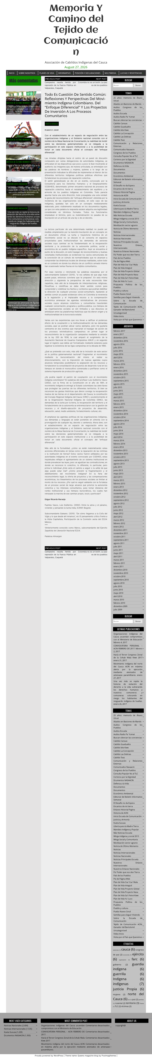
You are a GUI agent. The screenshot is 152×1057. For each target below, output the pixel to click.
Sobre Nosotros (27, 73)
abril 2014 (118, 437)
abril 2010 (118, 596)
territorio (132, 1003)
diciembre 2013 (120, 450)
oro (130, 999)
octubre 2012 (119, 497)
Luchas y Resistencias (131, 73)
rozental (120, 1003)
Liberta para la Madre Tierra (126, 208)
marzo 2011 (119, 560)
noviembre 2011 (121, 533)
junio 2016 (118, 351)
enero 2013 (119, 487)
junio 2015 (118, 390)
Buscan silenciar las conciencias (128, 120)
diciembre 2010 (120, 569)
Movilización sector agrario (126, 225)
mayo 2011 (118, 553)
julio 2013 (118, 467)
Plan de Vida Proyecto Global (126, 271)
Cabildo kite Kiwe (121, 130)
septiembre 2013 (121, 460)
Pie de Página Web (122, 261)
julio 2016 (118, 347)
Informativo (64, 73)
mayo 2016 (118, 354)
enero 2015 (119, 407)
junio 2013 (118, 470)
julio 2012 (118, 506)
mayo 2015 (118, 394)
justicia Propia (128, 989)
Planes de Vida (46, 73)
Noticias (117, 232)
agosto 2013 (119, 463)
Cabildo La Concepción (124, 133)
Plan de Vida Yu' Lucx (123, 281)
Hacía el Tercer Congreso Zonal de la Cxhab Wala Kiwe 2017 (23, 166)
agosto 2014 (119, 424)
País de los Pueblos (122, 258)
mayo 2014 (118, 433)
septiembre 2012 (121, 500)
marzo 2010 (119, 599)
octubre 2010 (119, 576)
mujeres (119, 994)
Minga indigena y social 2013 (126, 218)
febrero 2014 (119, 443)
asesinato (117, 950)
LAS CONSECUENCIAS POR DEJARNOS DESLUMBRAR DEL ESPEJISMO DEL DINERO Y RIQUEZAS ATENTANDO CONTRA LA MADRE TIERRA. (23, 252)
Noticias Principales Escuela (126, 242)
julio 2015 (118, 387)
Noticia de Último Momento (19, 102)
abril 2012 (118, 516)
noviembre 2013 (121, 453)
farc (138, 959)
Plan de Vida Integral (123, 268)
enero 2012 (119, 526)
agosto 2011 (119, 543)
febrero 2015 (119, 404)
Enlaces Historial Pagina (124, 192)
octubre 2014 (119, 417)
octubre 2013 (119, 457)
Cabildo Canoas (120, 123)
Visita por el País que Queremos (128, 319)
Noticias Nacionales (122, 238)
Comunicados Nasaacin (17, 183)
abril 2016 (118, 357)
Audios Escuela (120, 113)
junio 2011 (118, 550)
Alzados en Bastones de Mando (127, 104)
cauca (128, 949)
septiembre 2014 (121, 420)
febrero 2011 (119, 563)
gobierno (120, 964)
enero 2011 (119, 566)
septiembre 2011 (121, 540)
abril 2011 (118, 556)
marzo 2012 (119, 520)
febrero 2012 (119, 523)
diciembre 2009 (120, 606)
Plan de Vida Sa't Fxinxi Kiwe (126, 278)
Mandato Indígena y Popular (126, 212)
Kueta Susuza (52, 123)
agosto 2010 (119, 583)
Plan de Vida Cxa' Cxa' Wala (126, 264)
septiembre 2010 (121, 579)
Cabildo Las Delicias (122, 136)
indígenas (128, 983)
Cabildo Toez (119, 140)
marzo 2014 (119, 440)
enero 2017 (119, 334)
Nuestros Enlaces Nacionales (126, 251)
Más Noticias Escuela (123, 215)
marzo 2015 (119, 400)
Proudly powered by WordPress (49, 1055)
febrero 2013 (119, 483)
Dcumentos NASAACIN (124, 162)
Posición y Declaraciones (87, 73)
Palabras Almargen (53, 536)
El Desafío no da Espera (124, 185)
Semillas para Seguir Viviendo (127, 297)
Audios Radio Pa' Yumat (124, 116)
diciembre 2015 (120, 370)
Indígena (128, 979)
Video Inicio (119, 316)
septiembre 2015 (121, 380)
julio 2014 (118, 427)
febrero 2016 (119, 364)
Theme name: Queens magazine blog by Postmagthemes (90, 1055)
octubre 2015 (119, 377)
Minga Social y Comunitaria (126, 222)
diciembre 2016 (120, 337)
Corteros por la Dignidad (125, 159)
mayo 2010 (118, 593)
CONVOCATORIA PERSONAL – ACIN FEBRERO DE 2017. (23, 144)
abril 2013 (118, 477)
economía (127, 955)
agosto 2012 (119, 503)
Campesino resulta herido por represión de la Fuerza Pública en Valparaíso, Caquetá (60, 85)
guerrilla (128, 974)
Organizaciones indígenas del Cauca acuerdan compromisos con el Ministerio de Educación (23, 108)
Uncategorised (120, 313)
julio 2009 (118, 609)
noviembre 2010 (121, 573)
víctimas (126, 1006)
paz (135, 999)
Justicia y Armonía (121, 202)
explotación (124, 960)
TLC (118, 1006)
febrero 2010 (119, 603)
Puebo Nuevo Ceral (122, 294)
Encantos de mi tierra (123, 189)
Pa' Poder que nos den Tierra (127, 254)
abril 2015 (118, 397)
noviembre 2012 (121, 493)
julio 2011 (118, 546)
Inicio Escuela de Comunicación (128, 198)
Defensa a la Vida (121, 166)
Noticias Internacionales (124, 235)
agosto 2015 (119, 384)
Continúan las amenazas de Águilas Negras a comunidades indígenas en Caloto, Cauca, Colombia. (23, 305)
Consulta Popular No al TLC (126, 156)
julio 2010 (118, 586)
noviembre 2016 (121, 341)
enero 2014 (119, 447)
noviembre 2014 (121, 414)
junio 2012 (118, 510)
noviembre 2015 (121, 374)
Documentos (119, 169)
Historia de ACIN (121, 195)
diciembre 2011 (120, 530)
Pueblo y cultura (121, 290)
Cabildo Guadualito (122, 126)
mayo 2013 (118, 473)
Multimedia (110, 73)
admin (18, 114)
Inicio (11, 73)
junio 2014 (118, 430)
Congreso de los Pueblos (125, 153)
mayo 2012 (118, 513)
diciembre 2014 (120, 410)
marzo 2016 (119, 361)
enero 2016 (119, 367)
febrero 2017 (119, 331)
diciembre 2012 (120, 490)
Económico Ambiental (123, 176)
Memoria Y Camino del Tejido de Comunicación (76, 30)
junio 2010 (118, 589)
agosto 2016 (119, 344)
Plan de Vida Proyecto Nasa (126, 274)
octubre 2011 (119, 536)
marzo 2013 (119, 480)
